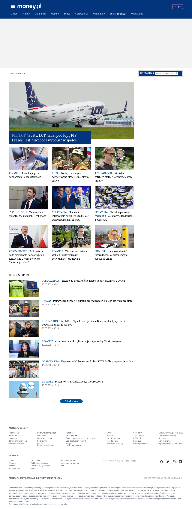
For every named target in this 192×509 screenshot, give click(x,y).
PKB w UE (137, 438)
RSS (62, 466)
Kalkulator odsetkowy (167, 436)
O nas (11, 460)
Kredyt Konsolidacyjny (46, 445)
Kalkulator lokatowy (115, 444)
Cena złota (41, 436)
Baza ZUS (137, 441)
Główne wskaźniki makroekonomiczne (81, 438)
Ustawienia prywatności (40, 466)
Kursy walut (14, 433)
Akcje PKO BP (71, 436)
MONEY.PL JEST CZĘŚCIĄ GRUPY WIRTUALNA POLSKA (35, 478)
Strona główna (15, 73)
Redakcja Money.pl (140, 444)
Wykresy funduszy (44, 438)
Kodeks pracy (112, 441)
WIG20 (109, 433)
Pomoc (34, 468)
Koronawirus (42, 441)
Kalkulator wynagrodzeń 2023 (171, 433)
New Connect (164, 438)
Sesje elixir (111, 436)
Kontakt (12, 466)
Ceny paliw (137, 433)
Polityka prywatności (39, 463)
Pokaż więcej (71, 401)
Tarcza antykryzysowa (18, 441)
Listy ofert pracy (165, 441)
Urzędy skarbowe (114, 438)
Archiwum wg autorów (70, 463)
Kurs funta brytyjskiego (46, 433)
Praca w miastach (16, 444)
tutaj (65, 504)
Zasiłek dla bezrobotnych (76, 441)
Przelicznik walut (16, 436)
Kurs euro (13, 438)
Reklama (12, 463)
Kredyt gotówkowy (73, 445)
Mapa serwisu (14, 468)
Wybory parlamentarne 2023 (170, 444)
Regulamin (35, 460)
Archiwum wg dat (68, 460)
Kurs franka (70, 433)
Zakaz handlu (138, 436)
